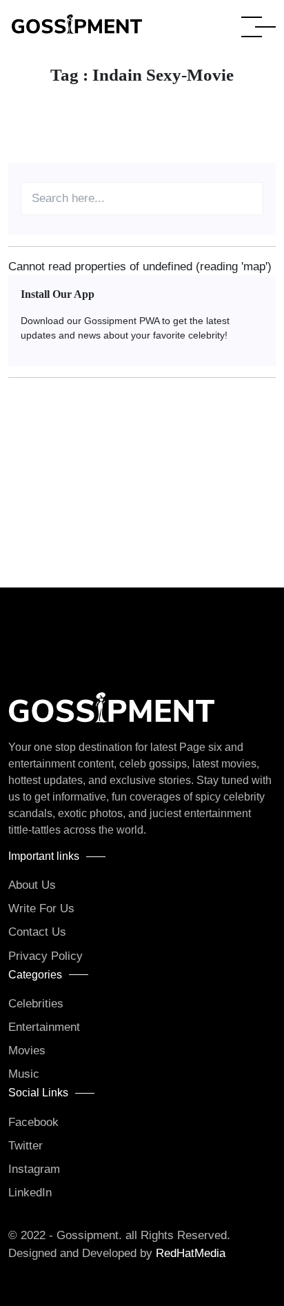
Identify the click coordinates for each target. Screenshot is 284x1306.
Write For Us (41, 908)
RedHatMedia (190, 1253)
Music (23, 1074)
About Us (32, 885)
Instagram (34, 1169)
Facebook (33, 1122)
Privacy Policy (45, 956)
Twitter (25, 1145)
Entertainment (44, 1027)
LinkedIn (30, 1192)
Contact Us (37, 931)
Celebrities (35, 1003)
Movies (26, 1050)
